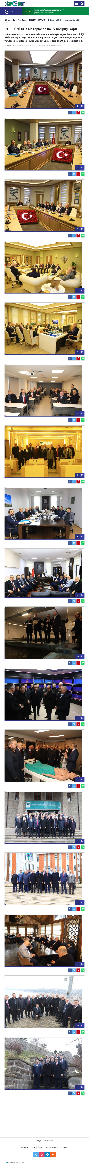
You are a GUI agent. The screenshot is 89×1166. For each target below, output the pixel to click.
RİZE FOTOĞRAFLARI (37, 20)
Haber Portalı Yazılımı (16, 1162)
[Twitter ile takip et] (36, 1154)
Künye (33, 1147)
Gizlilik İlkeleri (51, 1147)
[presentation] (13, 11)
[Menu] (76, 3)
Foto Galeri (22, 20)
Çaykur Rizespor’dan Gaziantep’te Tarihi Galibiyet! (50, 11)
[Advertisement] (44, 1118)
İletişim (40, 1147)
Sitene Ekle (63, 1147)
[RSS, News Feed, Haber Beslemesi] (53, 1154)
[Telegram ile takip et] (47, 1154)
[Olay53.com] (15, 3)
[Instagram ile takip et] (41, 1154)
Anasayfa (11, 20)
